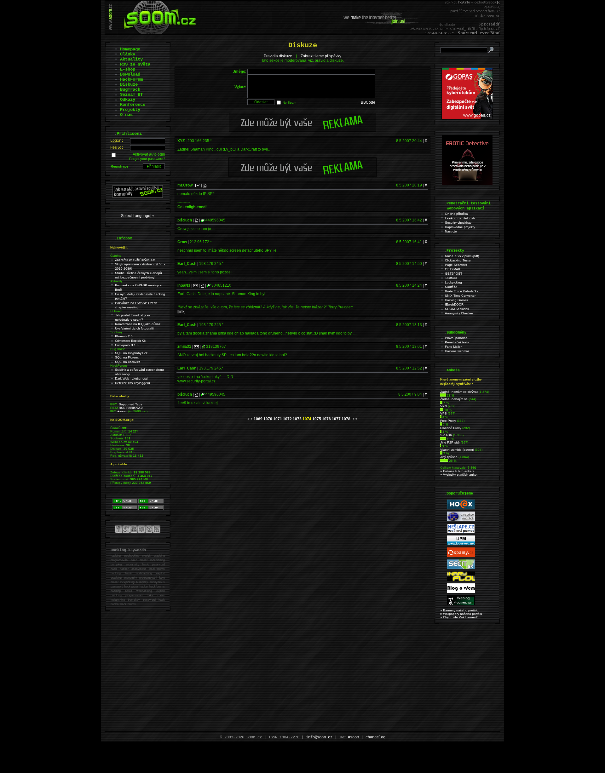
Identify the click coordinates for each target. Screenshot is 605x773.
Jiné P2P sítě (450, 442)
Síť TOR (446, 435)
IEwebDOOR (454, 304)
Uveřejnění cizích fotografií (134, 328)
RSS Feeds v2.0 (131, 407)
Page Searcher (456, 264)
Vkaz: (240, 87)
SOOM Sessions (457, 309)
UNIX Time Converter (460, 295)
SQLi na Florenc (127, 357)
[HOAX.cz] (461, 508)
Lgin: (117, 141)
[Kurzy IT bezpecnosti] (467, 118)
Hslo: (117, 148)
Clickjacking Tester (458, 260)
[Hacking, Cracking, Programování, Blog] (461, 604)
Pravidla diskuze (278, 56)
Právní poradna (456, 338)
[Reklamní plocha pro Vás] (302, 175)
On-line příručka (456, 213)
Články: (115, 255)
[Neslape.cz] (461, 532)
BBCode (368, 102)
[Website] (204, 185)
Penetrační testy (457, 342)
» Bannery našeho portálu (459, 610)
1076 (326, 419)
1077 (336, 419)
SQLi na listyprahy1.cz (131, 353)
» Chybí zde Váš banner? (459, 617)
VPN (443, 406)
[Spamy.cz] (461, 556)
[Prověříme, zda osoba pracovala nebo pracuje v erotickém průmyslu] (467, 184)
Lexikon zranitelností (460, 218)
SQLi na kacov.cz (127, 362)
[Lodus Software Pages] (461, 544)
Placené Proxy (450, 428)
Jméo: (239, 71)
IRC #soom (349, 737)
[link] (181, 311)
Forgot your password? (147, 159)
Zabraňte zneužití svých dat (135, 259)
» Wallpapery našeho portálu (461, 614)
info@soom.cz (319, 737)
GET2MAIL (453, 269)
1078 (346, 419)
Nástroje (451, 231)
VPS (443, 413)
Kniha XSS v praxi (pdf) (462, 256)
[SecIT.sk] (461, 568)
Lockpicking (453, 282)
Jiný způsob (449, 457)
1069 (258, 419)
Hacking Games (456, 300)
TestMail (451, 278)
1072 (287, 419)
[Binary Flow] (461, 580)
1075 (316, 419)
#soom (122, 411)
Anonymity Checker (459, 313)
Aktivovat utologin (149, 154)
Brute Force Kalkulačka (462, 291)
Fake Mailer (453, 346)
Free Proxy (448, 420)
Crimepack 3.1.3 (127, 345)
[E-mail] (197, 185)
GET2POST (453, 273)
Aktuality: (117, 281)
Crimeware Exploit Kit (130, 340)
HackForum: (119, 365)
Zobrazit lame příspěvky (321, 56)
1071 (277, 419)
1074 (306, 419)
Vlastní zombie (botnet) (457, 449)
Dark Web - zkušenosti (131, 378)
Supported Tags (130, 404)
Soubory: (117, 332)
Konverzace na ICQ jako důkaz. (138, 324)
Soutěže (451, 287)
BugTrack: (117, 349)
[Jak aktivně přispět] (137, 196)
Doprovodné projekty (460, 227)
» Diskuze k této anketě (457, 471)
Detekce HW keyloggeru (132, 383)
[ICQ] (203, 220)
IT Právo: (117, 311)
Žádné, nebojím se (454, 399)
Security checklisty (458, 222)
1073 (297, 419)
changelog (375, 737)
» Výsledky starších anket (458, 474)
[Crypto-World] (461, 520)
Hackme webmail (457, 351)
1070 (267, 419)
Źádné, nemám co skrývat (459, 391)
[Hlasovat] (443, 395)
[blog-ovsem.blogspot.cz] (461, 592)
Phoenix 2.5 (124, 336)
